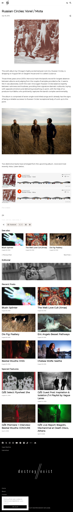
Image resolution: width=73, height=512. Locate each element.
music (3, 219)
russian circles (15, 219)
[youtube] (17, 443)
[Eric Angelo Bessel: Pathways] (54, 323)
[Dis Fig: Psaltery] (60, 239)
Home (4, 488)
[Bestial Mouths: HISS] (18, 349)
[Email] (26, 224)
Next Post (67, 255)
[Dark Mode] (67, 2)
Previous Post (7, 255)
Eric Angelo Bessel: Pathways (54, 334)
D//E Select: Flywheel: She (16, 392)
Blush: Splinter (7, 248)
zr (20, 219)
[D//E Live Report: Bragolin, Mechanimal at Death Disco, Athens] (54, 413)
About (4, 491)
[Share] (70, 15)
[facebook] (3, 443)
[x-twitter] (6, 443)
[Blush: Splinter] (12, 239)
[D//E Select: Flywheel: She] (18, 381)
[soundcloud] (35, 443)
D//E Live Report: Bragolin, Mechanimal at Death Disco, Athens (53, 428)
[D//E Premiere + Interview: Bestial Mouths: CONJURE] (18, 413)
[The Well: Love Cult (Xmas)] (36, 239)
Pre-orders (6, 208)
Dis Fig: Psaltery (56, 248)
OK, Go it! (15, 507)
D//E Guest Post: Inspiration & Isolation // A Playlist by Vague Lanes (54, 395)
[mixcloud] (31, 443)
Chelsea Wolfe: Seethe (50, 361)
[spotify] (24, 443)
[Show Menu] (2, 2)
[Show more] (30, 224)
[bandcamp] (20, 443)
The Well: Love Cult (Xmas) (36, 248)
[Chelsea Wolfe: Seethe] (54, 349)
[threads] (13, 443)
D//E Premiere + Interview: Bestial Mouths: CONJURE (16, 426)
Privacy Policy (6, 498)
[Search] (70, 2)
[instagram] (10, 443)
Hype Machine (6, 447)
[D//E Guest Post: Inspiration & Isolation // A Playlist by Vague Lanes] (54, 381)
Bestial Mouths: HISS (13, 361)
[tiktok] (27, 443)
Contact (4, 494)
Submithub (5, 450)
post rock (8, 219)
